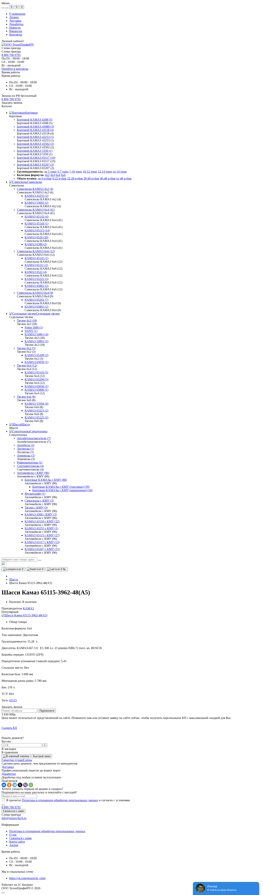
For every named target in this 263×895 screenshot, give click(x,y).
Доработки (16, 24)
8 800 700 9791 (11, 55)
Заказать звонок (12, 102)
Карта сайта (17, 841)
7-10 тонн (75, 171)
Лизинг (14, 17)
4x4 (52, 175)
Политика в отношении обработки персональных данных (60, 800)
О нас (13, 834)
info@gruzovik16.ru (14, 818)
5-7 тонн (63, 171)
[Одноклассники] (9, 785)
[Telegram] (14, 785)
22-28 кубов (75, 178)
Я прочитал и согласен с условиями (68, 800)
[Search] (39, 560)
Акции (13, 845)
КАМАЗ (28, 608)
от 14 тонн (120, 171)
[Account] (6, 7)
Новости (15, 27)
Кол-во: (6, 741)
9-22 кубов (59, 178)
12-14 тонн (105, 171)
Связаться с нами (13, 811)
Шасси (13, 579)
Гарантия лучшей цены (17, 760)
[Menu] (3, 7)
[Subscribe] (3, 804)
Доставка (15, 20)
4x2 (47, 175)
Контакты (15, 34)
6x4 (58, 175)
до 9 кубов (45, 178)
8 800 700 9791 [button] (11, 807)
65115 (13, 700)
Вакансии (15, 31)
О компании (17, 13)
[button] (11, 99)
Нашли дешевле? (13, 738)
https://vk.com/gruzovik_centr (27, 878)
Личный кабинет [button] (13, 41)
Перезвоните (46, 710)
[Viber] (25, 785)
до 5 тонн (50, 171)
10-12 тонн (90, 171)
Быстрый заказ (41, 756)
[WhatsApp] (30, 785)
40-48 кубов (108, 178)
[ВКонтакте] (4, 785)
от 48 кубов (124, 178)
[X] (20, 785)
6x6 (63, 175)
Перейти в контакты (15, 68)
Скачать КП (9, 728)
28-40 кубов (91, 178)
